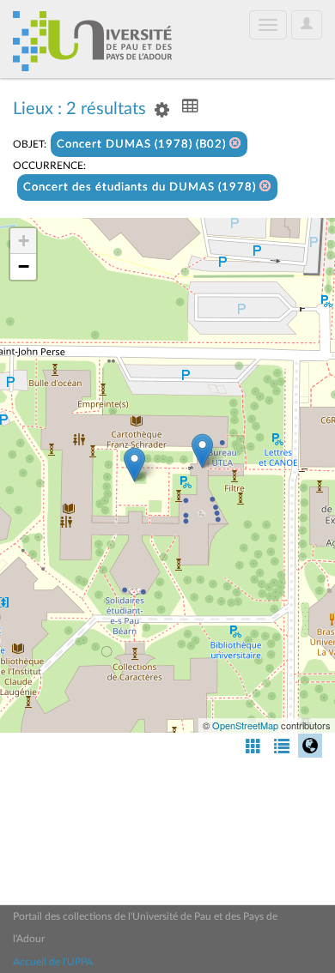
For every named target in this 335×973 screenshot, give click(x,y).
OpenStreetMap (245, 725)
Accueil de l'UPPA (53, 962)
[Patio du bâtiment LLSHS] (134, 464)
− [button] (23, 266)
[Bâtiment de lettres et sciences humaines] (202, 450)
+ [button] (23, 240)
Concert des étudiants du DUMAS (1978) (141, 187)
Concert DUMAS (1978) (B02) (143, 144)
